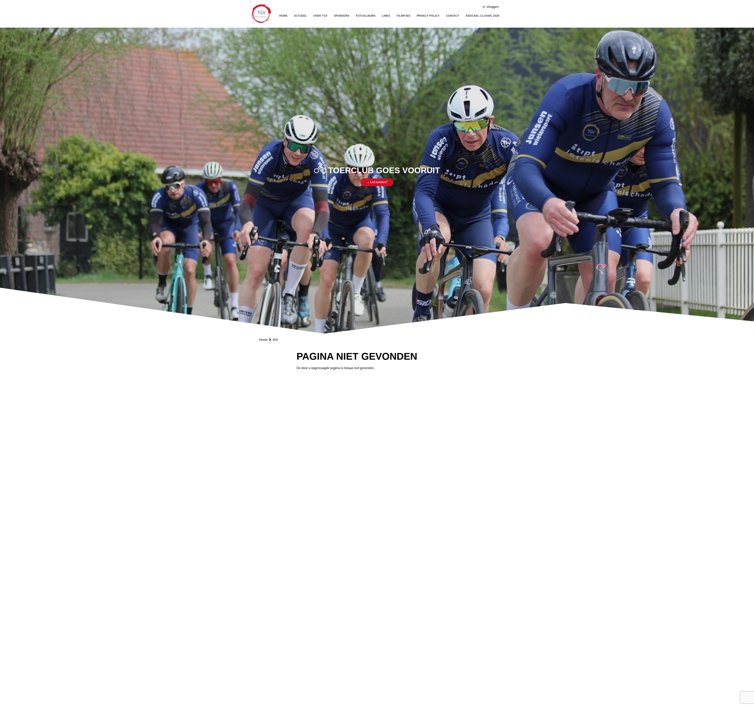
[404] (261, 14)
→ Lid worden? (377, 182)
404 (275, 339)
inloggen (493, 6)
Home (263, 339)
